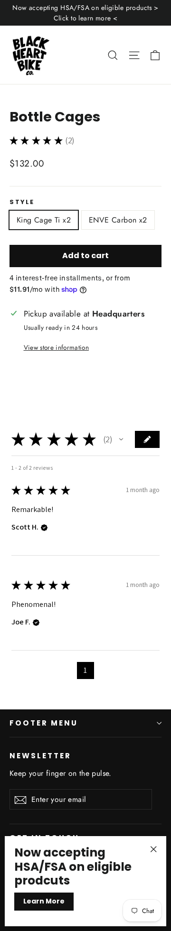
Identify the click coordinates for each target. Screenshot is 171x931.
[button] (121, 439)
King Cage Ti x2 (44, 219)
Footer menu (44, 723)
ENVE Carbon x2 (118, 219)
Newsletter (40, 755)
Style (22, 201)
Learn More (44, 901)
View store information (56, 347)
